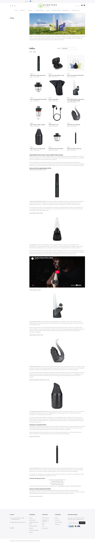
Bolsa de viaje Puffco (53, 99)
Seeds (47, 10)
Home (16, 10)
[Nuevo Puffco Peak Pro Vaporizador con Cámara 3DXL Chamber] (75, 87)
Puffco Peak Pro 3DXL (35, 290)
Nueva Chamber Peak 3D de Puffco (38, 99)
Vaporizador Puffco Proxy (36, 335)
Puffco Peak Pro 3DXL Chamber (37, 124)
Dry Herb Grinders (39, 10)
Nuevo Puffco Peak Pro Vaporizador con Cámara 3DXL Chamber (75, 100)
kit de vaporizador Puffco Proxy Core (39, 411)
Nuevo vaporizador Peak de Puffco (75, 75)
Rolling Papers (66, 10)
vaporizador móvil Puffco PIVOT (37, 201)
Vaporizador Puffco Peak (36, 213)
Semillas (31, 532)
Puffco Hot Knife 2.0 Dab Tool (74, 148)
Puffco (34, 52)
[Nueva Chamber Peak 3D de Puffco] (38, 87)
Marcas (30, 518)
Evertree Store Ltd (36, 540)
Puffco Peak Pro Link (53, 124)
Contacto (57, 520)
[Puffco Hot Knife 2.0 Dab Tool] (75, 136)
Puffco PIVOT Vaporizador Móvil (37, 75)
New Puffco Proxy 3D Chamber (56, 148)
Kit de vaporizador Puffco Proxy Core (39, 380)
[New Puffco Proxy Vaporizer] (75, 112)
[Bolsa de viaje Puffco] (57, 87)
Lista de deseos (58, 522)
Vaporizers (30, 10)
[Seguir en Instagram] (10, 528)
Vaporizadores (32, 520)
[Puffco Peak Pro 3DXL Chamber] (38, 112)
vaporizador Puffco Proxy (36, 366)
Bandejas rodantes (56, 10)
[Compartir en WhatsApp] (14, 6)
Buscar (56, 518)
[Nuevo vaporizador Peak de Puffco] (75, 63)
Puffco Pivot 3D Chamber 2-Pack (56, 75)
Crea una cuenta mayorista (36, 496)
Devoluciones (45, 528)
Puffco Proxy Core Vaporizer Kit (37, 148)
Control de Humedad (34, 530)
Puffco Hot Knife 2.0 (34, 436)
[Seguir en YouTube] (12, 528)
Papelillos (31, 528)
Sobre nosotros (45, 518)
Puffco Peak (33, 244)
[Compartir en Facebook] (10, 6)
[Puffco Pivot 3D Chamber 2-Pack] (57, 63)
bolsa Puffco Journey (64, 486)
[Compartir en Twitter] (12, 6)
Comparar (57, 524)
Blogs (43, 523)
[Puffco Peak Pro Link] (57, 112)
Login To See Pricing (34, 76)
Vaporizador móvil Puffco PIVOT (37, 169)
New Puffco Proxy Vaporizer (73, 124)
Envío (43, 526)
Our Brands (22, 10)
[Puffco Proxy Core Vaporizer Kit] (38, 136)
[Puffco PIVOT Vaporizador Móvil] (38, 63)
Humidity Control (75, 10)
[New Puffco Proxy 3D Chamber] (57, 136)
